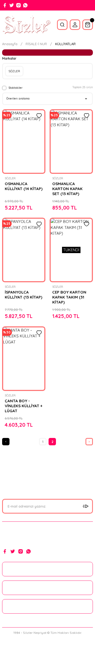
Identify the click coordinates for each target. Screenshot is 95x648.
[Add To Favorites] (39, 115)
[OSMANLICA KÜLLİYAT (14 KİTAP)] (23, 141)
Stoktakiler (15, 88)
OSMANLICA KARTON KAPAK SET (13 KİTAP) (67, 188)
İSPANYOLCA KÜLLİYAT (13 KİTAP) (23, 295)
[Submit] (85, 506)
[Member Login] (75, 24)
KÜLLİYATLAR (65, 44)
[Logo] (26, 24)
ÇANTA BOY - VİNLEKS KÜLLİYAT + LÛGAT (23, 405)
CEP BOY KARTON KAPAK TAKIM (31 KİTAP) (69, 297)
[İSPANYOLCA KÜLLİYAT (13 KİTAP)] (23, 250)
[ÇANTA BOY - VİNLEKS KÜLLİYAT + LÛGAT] (23, 358)
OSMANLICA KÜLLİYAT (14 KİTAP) (23, 186)
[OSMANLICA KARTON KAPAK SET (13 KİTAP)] (71, 141)
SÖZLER (10, 178)
